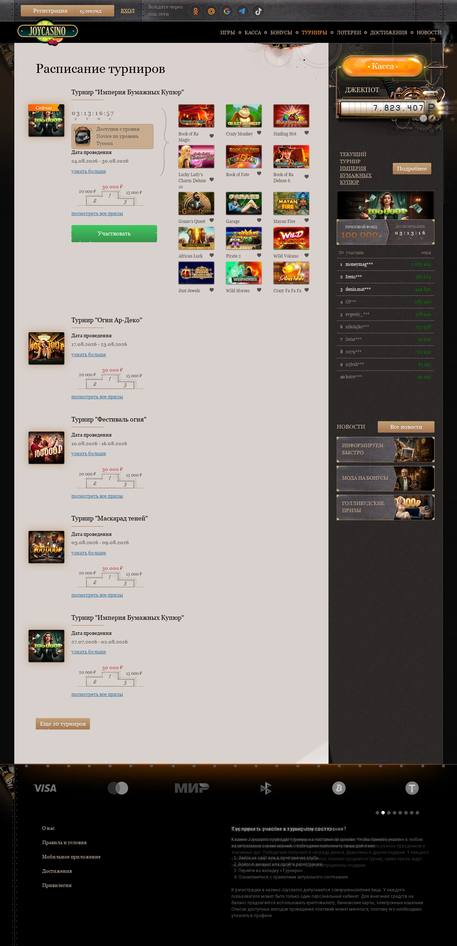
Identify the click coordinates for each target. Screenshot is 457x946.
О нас (48, 828)
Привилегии (57, 885)
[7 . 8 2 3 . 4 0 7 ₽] (382, 107)
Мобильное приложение (71, 857)
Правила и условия (64, 842)
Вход (128, 11)
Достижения (57, 871)
